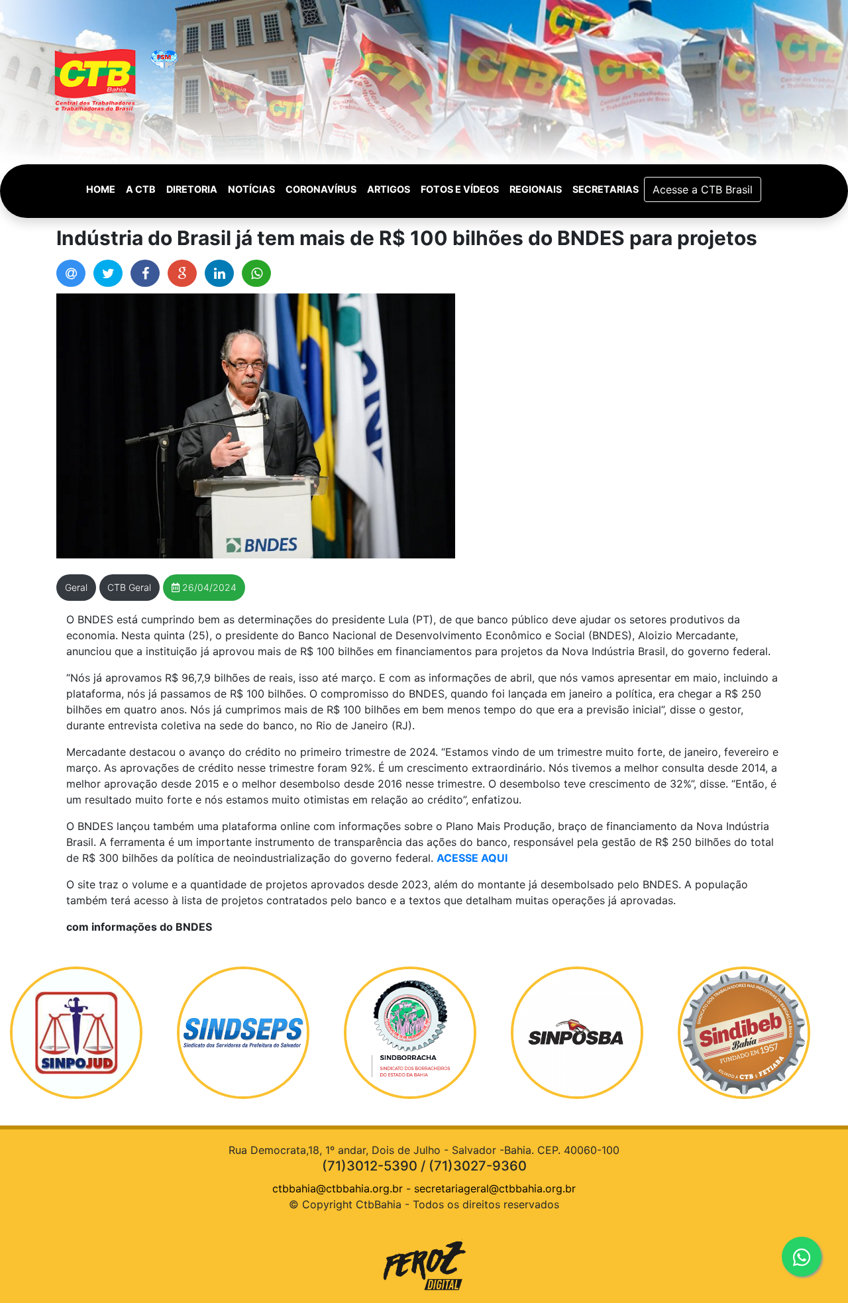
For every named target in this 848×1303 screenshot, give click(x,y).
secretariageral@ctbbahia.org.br (495, 1188)
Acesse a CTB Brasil (703, 189)
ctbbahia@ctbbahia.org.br (337, 1188)
